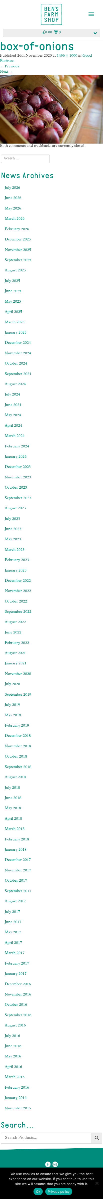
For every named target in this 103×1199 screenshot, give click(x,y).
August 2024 (15, 385)
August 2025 (15, 271)
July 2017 (12, 912)
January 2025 (15, 333)
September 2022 (18, 612)
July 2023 (12, 519)
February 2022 (17, 643)
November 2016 (18, 995)
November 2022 (18, 591)
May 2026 (13, 209)
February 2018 (17, 840)
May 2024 (13, 415)
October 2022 (16, 602)
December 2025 (18, 240)
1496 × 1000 (67, 56)
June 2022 (13, 633)
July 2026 (12, 188)
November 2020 (18, 674)
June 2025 (13, 291)
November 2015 (18, 1109)
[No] (96, 1183)
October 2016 (16, 1005)
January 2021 (15, 664)
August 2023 (15, 509)
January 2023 (15, 571)
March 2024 (14, 436)
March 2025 (14, 323)
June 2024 (13, 405)
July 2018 (12, 788)
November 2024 (18, 354)
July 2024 (12, 395)
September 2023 (18, 498)
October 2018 (16, 757)
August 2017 (15, 902)
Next (6, 72)
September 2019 (18, 695)
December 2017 (18, 860)
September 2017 (18, 891)
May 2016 (13, 1057)
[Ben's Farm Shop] (51, 14)
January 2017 (15, 974)
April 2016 (13, 1067)
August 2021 (15, 653)
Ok (38, 1192)
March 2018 (14, 829)
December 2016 (18, 985)
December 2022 (18, 581)
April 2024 (13, 426)
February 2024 (17, 447)
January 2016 (15, 1098)
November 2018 (18, 747)
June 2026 (13, 198)
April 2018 (13, 819)
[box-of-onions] (51, 109)
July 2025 (12, 281)
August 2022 (15, 622)
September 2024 (18, 374)
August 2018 (15, 778)
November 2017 (18, 871)
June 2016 (13, 1046)
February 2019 (17, 726)
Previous (9, 67)
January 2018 (15, 850)
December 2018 (18, 736)
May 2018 (13, 808)
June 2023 (13, 529)
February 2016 (17, 1088)
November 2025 (18, 250)
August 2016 (15, 1026)
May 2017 (13, 933)
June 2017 (13, 922)
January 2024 (15, 457)
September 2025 (18, 260)
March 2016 (14, 1077)
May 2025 (13, 302)
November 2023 (18, 478)
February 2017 (17, 964)
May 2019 (13, 716)
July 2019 (12, 705)
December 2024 (18, 343)
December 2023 (18, 467)
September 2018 (18, 767)
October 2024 (16, 364)
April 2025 (13, 312)
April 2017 (13, 943)
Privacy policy (59, 1192)
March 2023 (14, 550)
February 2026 (17, 229)
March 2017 (14, 953)
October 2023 (16, 488)
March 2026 (14, 219)
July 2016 (12, 1036)
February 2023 (17, 560)
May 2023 (13, 540)
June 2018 (13, 798)
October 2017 (16, 881)
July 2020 (12, 684)
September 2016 (18, 1015)
